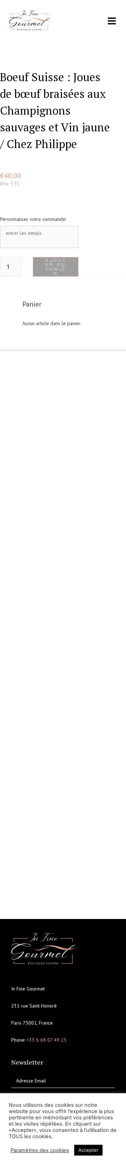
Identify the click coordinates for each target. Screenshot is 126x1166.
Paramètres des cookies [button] (39, 1150)
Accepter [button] (88, 1150)
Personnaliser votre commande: (33, 219)
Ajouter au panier (55, 266)
